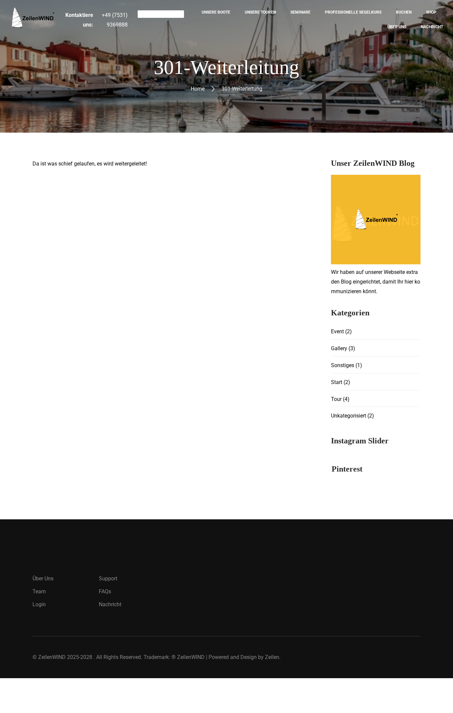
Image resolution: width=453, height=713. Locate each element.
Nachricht (110, 604)
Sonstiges (342, 365)
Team (39, 591)
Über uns (42, 578)
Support (108, 578)
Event (337, 331)
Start (336, 382)
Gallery (339, 348)
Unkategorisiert (348, 416)
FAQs (105, 591)
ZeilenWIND (52, 657)
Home (198, 89)
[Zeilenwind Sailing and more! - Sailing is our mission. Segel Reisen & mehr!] (32, 19)
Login (39, 604)
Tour (336, 399)
